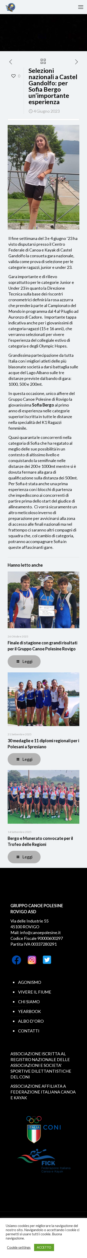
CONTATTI (28, 1030)
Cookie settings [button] (19, 1247)
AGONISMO (29, 982)
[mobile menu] (81, 7)
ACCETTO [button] (44, 1247)
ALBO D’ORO (31, 1021)
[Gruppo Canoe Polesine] (10, 7)
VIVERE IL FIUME (34, 991)
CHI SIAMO (29, 1001)
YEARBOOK (29, 1011)
